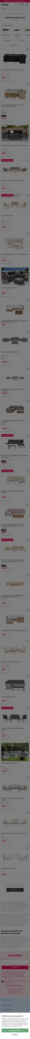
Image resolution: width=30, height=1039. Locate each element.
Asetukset (15, 1034)
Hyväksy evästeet (15, 1030)
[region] (15, 1026)
